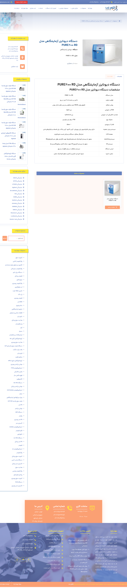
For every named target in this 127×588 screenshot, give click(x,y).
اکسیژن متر (19, 423)
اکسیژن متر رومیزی (17, 486)
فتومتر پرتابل (18, 276)
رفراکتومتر (19, 453)
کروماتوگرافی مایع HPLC (15, 361)
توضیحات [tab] (119, 76)
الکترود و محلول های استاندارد (13, 265)
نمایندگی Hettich (17, 200)
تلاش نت (71, 584)
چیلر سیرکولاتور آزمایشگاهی (14, 397)
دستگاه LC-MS (18, 438)
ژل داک (20, 294)
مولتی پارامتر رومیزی (16, 364)
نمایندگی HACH (17, 178)
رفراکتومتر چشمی (17, 471)
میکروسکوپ (18, 357)
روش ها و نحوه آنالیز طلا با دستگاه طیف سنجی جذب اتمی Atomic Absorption (77, 569)
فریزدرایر (19, 353)
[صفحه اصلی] (119, 21)
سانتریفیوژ (19, 305)
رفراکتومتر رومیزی (17, 283)
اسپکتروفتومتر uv (17, 449)
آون (21, 328)
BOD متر (20, 302)
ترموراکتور (19, 280)
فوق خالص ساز (18, 375)
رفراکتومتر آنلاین (17, 261)
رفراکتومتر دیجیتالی (16, 269)
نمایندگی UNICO (17, 210)
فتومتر (20, 445)
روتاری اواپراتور (18, 475)
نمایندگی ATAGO (17, 184)
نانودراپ (19, 317)
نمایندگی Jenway (17, 203)
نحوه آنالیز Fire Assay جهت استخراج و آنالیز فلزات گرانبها (79, 551)
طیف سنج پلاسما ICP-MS (15, 401)
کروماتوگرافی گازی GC (16, 339)
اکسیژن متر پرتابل (17, 464)
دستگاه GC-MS (18, 383)
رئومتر (20, 416)
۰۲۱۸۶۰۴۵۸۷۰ (94, 2)
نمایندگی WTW (17, 181)
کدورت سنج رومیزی (16, 478)
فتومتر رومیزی (18, 298)
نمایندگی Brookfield (16, 191)
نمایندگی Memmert (16, 213)
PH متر (20, 405)
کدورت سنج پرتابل (17, 456)
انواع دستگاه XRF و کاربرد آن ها (78, 556)
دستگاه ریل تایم (17, 272)
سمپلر (20, 331)
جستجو (5, 238)
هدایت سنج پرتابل (17, 320)
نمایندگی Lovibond (16, 216)
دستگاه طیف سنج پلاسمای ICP (13, 346)
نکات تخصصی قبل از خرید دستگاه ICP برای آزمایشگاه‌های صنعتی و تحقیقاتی (77, 543)
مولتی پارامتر (18, 409)
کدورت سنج (19, 258)
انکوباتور (19, 434)
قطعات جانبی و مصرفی (16, 313)
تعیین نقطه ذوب (17, 291)
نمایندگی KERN (17, 197)
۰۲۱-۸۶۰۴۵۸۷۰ (60, 518)
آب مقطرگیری (70, 64)
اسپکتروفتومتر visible (15, 427)
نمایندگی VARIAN (17, 207)
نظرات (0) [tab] (110, 76)
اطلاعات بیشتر (111, 207)
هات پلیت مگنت (17, 350)
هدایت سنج (18, 467)
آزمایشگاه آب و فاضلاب (15, 335)
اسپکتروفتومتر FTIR (16, 368)
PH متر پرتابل (18, 442)
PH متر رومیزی (18, 420)
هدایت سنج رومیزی (16, 342)
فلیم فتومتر (19, 431)
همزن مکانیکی (18, 372)
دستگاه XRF (18, 412)
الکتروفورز (19, 379)
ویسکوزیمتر (19, 324)
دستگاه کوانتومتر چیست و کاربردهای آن (79, 561)
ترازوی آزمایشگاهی (17, 309)
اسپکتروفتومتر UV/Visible (14, 390)
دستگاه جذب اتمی (17, 460)
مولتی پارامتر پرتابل (16, 386)
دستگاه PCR (18, 482)
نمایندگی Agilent (17, 187)
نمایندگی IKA (18, 194)
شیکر (20, 394)
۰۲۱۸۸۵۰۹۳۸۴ (105, 2)
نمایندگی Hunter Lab (16, 219)
